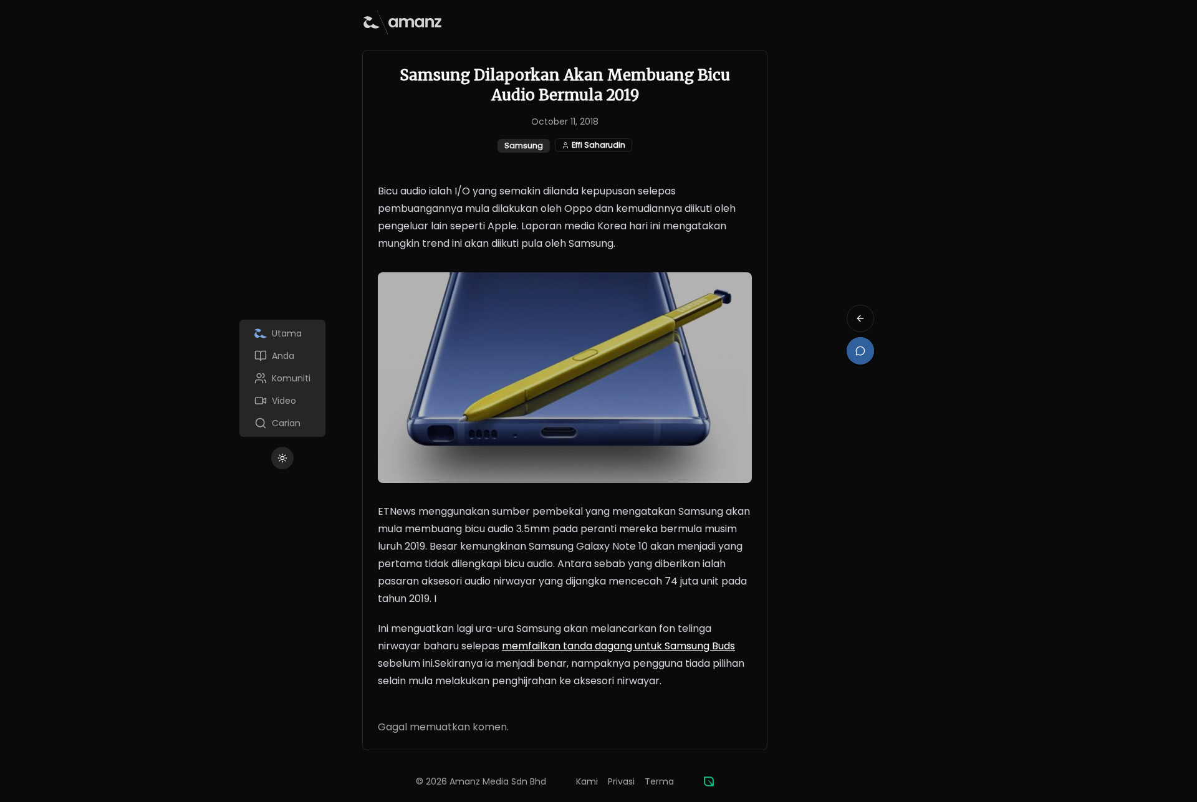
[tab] (282, 333)
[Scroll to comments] (860, 351)
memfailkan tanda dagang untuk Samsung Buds (618, 646)
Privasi (621, 781)
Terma (659, 781)
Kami (587, 781)
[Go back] (860, 318)
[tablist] (282, 378)
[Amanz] (709, 781)
